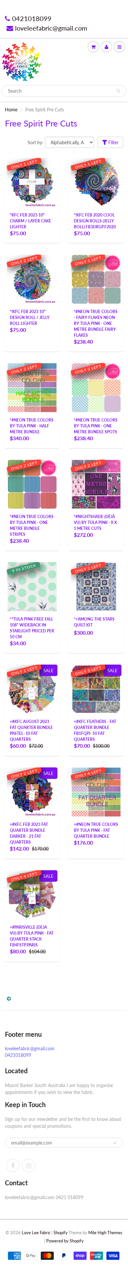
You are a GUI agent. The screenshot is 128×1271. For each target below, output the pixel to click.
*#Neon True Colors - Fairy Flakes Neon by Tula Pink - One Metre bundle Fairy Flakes (95, 323)
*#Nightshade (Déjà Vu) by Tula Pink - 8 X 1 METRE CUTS (95, 522)
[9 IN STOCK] (32, 586)
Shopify (60, 1232)
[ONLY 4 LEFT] (96, 791)
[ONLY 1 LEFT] (32, 182)
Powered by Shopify (65, 1240)
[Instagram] (28, 1165)
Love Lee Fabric (36, 1232)
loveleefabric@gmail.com (51, 28)
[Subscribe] (115, 1143)
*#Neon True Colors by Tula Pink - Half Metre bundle (31, 426)
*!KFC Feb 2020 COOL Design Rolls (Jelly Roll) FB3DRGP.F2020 (95, 221)
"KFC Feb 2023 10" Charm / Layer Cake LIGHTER (30, 221)
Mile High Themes (105, 1232)
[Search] (118, 91)
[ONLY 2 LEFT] (32, 279)
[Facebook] (12, 1165)
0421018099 (32, 18)
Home (11, 109)
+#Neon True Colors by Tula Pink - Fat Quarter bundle (96, 830)
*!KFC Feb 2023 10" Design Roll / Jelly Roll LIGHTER (30, 317)
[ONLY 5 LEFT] (96, 689)
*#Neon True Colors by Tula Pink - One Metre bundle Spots (95, 426)
